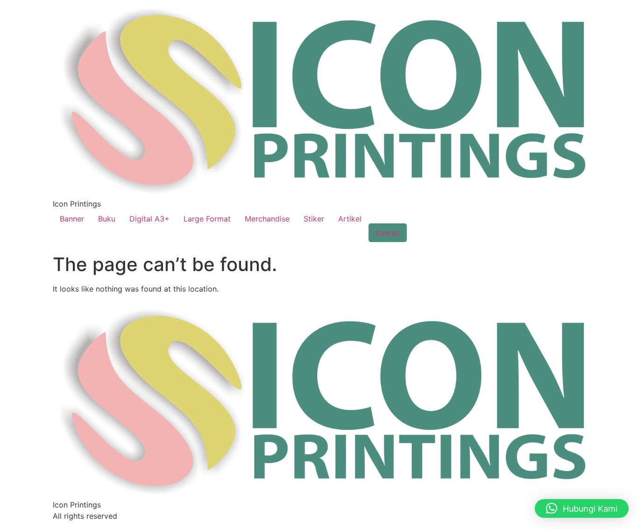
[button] (582, 508)
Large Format (207, 218)
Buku (106, 218)
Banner (72, 218)
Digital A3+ (149, 218)
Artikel (350, 218)
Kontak (388, 232)
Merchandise (267, 218)
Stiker (314, 218)
